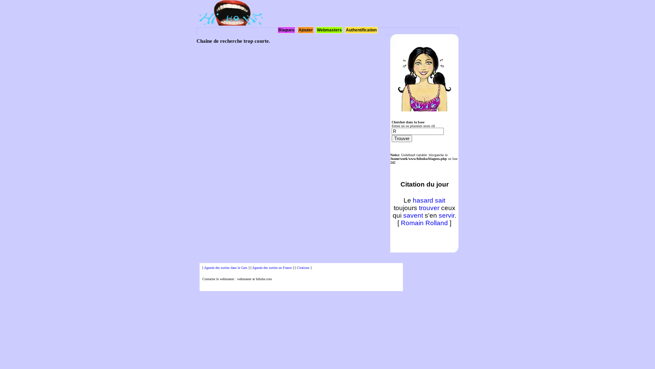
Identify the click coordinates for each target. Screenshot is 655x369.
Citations (303, 268)
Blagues (286, 30)
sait (440, 200)
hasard (423, 200)
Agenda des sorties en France (272, 268)
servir (446, 215)
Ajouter (306, 30)
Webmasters (329, 30)
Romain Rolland (424, 223)
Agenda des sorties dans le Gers (225, 268)
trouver (429, 207)
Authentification (361, 30)
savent (413, 215)
